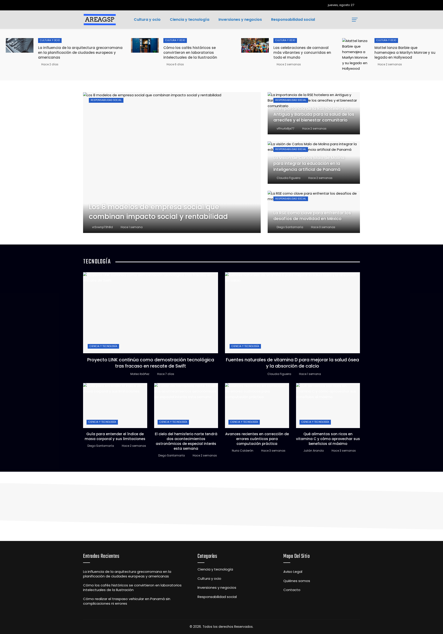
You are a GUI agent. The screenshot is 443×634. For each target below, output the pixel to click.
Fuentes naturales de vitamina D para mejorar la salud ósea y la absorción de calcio (292, 363)
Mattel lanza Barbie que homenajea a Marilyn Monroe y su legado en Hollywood (404, 52)
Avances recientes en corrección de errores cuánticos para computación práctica (257, 439)
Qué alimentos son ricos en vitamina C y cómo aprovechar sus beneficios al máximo (328, 439)
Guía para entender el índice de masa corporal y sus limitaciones (115, 436)
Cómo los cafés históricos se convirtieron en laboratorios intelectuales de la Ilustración (190, 52)
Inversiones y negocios (217, 587)
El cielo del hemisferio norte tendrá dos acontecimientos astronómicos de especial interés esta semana (186, 441)
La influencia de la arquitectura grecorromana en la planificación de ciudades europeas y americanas (80, 52)
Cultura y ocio (50, 40)
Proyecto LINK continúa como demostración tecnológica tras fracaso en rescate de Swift (150, 363)
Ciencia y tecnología (103, 346)
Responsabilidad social (106, 100)
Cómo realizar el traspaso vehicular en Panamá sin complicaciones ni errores (126, 601)
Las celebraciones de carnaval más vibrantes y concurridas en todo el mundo (302, 52)
